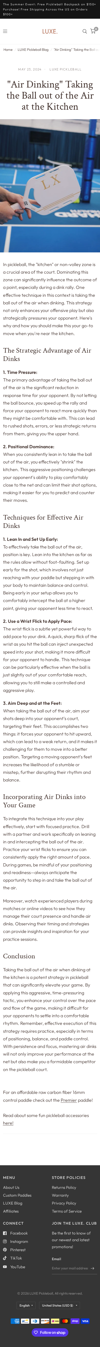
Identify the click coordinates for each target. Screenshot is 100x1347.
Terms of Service (67, 1211)
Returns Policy (64, 1187)
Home (8, 49)
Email (56, 1259)
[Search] (85, 31)
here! (8, 1123)
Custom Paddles (17, 1195)
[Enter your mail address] (92, 1268)
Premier (69, 1100)
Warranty (60, 1195)
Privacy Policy (64, 1203)
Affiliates (11, 1211)
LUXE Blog (12, 1203)
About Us (11, 1187)
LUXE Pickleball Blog (33, 49)
